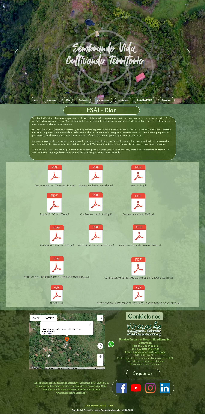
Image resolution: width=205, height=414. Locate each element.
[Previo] (16, 52)
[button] (51, 100)
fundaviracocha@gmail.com (149, 352)
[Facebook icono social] (121, 388)
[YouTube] (136, 388)
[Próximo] (188, 52)
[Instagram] (150, 388)
